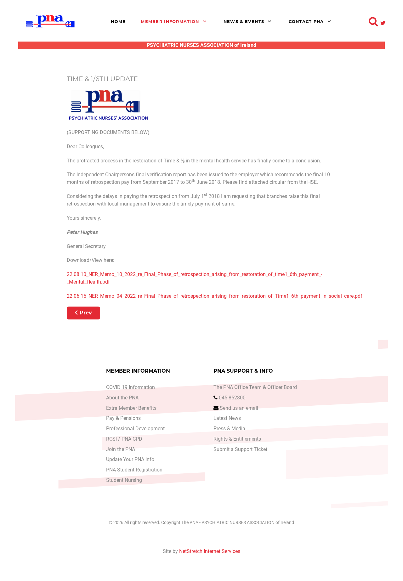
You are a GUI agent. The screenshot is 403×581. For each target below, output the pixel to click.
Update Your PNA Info (130, 459)
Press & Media (229, 429)
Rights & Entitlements (237, 439)
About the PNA (122, 398)
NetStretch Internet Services (209, 551)
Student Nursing (124, 480)
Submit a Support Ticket (240, 449)
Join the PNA (120, 449)
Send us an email (239, 408)
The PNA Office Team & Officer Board (255, 387)
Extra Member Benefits (131, 408)
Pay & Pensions (123, 418)
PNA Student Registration (134, 470)
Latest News (227, 418)
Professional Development (135, 429)
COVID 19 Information (130, 387)
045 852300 (232, 398)
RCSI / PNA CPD (124, 439)
